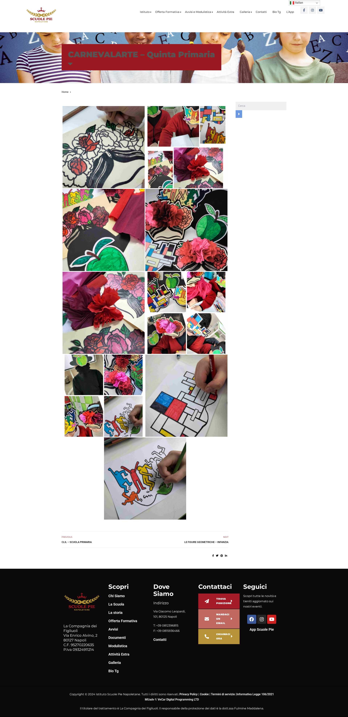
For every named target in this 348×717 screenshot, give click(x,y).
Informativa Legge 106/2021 (255, 694)
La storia (115, 612)
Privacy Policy (188, 694)
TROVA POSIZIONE (224, 601)
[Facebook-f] (304, 10)
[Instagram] (312, 10)
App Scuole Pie (262, 629)
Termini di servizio (223, 694)
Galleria (245, 12)
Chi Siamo (116, 596)
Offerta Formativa (167, 12)
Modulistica (117, 646)
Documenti (117, 637)
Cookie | (205, 694)
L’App (290, 12)
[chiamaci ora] (207, 636)
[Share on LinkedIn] (226, 555)
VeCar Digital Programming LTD (178, 699)
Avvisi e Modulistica (198, 12)
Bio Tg (276, 12)
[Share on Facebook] (213, 555)
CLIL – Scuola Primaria (77, 542)
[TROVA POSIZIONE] (207, 601)
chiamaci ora (223, 636)
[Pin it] (221, 555)
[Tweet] (217, 555)
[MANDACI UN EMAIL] (207, 619)
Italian (298, 2)
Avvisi (113, 629)
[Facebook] (251, 619)
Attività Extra (225, 12)
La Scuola (116, 604)
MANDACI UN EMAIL (222, 619)
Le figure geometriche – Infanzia (206, 542)
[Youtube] (320, 10)
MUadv (150, 699)
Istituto (145, 12)
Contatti (261, 12)
